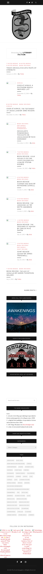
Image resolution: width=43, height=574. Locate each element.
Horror (18, 476)
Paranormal (11, 492)
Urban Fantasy (11, 514)
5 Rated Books (23, 243)
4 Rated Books (23, 220)
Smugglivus (10, 498)
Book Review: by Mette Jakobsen (25, 205)
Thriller (20, 511)
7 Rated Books (12, 63)
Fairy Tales (18, 470)
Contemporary (11, 466)
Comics (29, 463)
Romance (10, 495)
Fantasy (26, 470)
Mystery (27, 482)
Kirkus (20, 83)
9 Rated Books (12, 65)
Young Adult (22, 514)
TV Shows (28, 511)
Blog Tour (19, 460)
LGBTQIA (9, 479)
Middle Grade (11, 482)
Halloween (30, 473)
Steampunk (25, 508)
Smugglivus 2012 (24, 502)
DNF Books (21, 125)
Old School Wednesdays (14, 486)
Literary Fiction (24, 479)
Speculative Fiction (13, 508)
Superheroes (11, 511)
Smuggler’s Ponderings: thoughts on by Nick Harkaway (26, 135)
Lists (15, 479)
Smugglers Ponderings (22, 128)
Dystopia (9, 470)
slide (28, 495)
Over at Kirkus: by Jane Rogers (20, 110)
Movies (20, 482)
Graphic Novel (20, 473)
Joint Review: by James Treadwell (24, 254)
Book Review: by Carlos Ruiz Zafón (26, 227)
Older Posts (30, 290)
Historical (10, 476)
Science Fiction (20, 495)
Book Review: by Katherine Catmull (26, 184)
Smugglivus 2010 (21, 498)
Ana (33, 143)
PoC (18, 492)
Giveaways (10, 473)
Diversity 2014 (29, 466)
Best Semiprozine (28, 425)
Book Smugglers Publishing (16, 463)
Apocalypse (10, 460)
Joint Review (22, 249)
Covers (21, 466)
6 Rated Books (23, 177)
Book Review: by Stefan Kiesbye (26, 160)
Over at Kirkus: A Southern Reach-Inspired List (25, 87)
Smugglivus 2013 (12, 505)
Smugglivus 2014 (24, 505)
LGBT (31, 476)
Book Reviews (24, 65)
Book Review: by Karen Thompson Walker (20, 273)
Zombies (31, 514)
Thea (22, 74)
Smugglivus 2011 (12, 502)
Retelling (25, 492)
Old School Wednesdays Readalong (18, 489)
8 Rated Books (25, 63)
